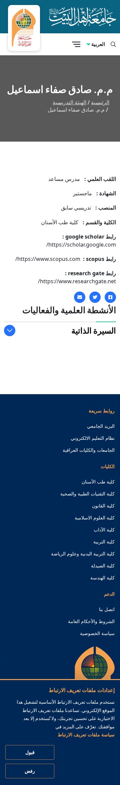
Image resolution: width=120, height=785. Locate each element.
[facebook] (110, 297)
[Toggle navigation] (76, 44)
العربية (98, 44)
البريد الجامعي (101, 426)
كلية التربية (104, 541)
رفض (30, 771)
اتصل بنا (107, 609)
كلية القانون (103, 505)
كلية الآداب (104, 529)
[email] (79, 297)
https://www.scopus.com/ (47, 259)
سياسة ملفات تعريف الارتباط (86, 734)
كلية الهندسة (102, 577)
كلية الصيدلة (103, 565)
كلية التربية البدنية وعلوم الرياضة (83, 553)
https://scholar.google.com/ (81, 244)
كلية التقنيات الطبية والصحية (87, 493)
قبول (30, 752)
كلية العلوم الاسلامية (95, 517)
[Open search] (113, 44)
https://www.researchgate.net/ (77, 281)
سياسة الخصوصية (97, 633)
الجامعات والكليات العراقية (89, 450)
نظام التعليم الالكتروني (93, 438)
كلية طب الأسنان (98, 481)
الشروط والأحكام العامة (91, 621)
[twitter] (95, 297)
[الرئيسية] (95, 677)
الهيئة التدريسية (69, 102)
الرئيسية (100, 102)
